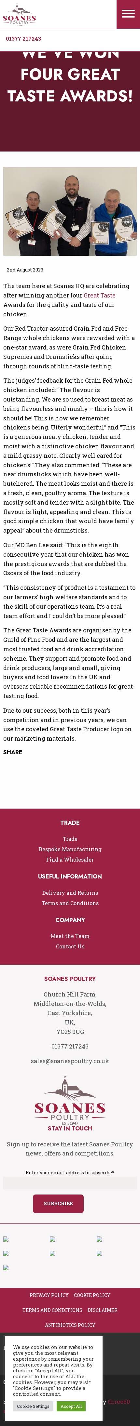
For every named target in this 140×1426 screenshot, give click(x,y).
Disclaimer (103, 1310)
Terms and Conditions (70, 903)
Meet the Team (70, 935)
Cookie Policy (92, 1295)
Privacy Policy (49, 1295)
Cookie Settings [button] (33, 1406)
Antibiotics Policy (70, 1325)
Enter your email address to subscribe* (70, 1172)
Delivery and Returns (70, 892)
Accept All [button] (71, 1406)
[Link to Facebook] (10, 44)
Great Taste (100, 295)
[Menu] (128, 14)
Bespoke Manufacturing (70, 849)
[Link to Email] (35, 44)
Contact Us (70, 946)
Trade (70, 838)
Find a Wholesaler (70, 859)
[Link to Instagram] (22, 44)
